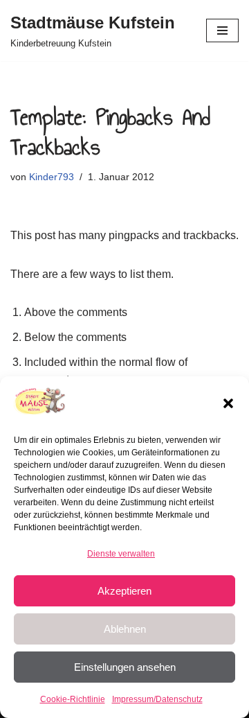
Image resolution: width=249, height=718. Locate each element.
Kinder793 (51, 176)
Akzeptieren (124, 591)
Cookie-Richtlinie (72, 699)
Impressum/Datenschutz (157, 699)
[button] (228, 403)
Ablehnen (125, 629)
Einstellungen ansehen (125, 667)
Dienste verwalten (121, 554)
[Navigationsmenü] (222, 30)
